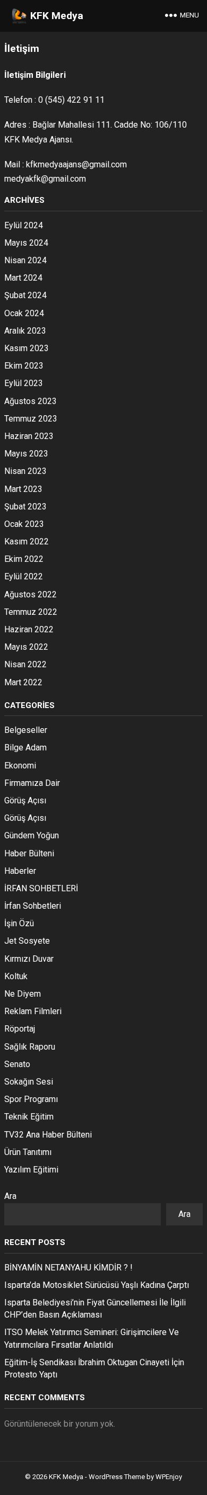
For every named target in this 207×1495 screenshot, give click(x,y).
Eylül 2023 (23, 383)
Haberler (20, 871)
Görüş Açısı (25, 800)
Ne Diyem (22, 994)
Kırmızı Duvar (29, 959)
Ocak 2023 (24, 524)
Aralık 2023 (25, 331)
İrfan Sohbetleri (32, 906)
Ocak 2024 (24, 313)
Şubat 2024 (25, 295)
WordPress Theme (117, 1477)
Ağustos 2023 (30, 401)
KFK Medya (56, 16)
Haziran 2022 (29, 629)
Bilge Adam (25, 747)
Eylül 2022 (23, 576)
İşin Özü (19, 923)
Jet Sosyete (27, 941)
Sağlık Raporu (29, 1047)
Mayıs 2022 (26, 647)
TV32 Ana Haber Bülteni (48, 1135)
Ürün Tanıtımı (27, 1152)
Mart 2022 (23, 682)
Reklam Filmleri (33, 1011)
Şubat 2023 (25, 507)
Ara (10, 1196)
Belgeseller (25, 730)
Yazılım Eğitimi (31, 1170)
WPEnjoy (169, 1477)
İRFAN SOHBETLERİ (41, 888)
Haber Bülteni (29, 853)
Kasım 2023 (26, 348)
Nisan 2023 (25, 471)
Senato (17, 1064)
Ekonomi (20, 765)
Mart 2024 (23, 278)
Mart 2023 (23, 489)
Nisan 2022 (25, 664)
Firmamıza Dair (32, 783)
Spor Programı (31, 1099)
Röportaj (19, 1029)
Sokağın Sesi (28, 1082)
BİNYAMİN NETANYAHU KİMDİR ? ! (68, 1268)
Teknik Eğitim (29, 1117)
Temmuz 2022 (30, 612)
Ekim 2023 (24, 366)
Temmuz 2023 (30, 419)
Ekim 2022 (24, 559)
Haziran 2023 (29, 436)
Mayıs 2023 (26, 454)
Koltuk (16, 976)
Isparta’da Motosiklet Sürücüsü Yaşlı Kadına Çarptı (96, 1285)
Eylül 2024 (23, 225)
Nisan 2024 (25, 260)
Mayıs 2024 (26, 243)
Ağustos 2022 (30, 594)
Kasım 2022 (26, 541)
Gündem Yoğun (31, 835)
